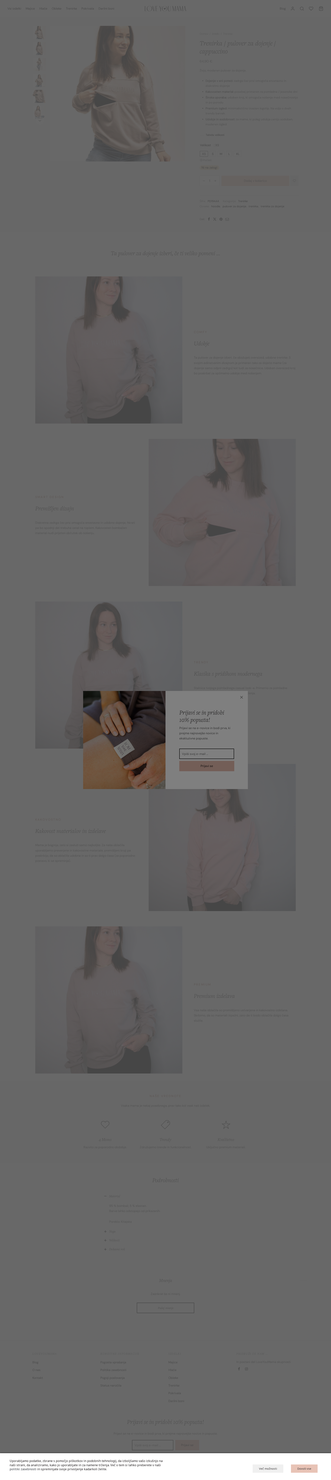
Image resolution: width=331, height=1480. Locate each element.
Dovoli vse (304, 1468)
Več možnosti (268, 1468)
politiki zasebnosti (23, 1469)
